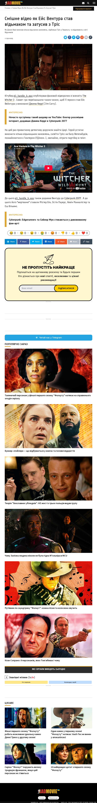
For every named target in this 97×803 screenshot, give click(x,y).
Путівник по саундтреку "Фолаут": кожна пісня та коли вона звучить (41, 607)
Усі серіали (26, 682)
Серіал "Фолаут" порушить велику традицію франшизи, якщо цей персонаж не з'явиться (23, 770)
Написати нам (53, 798)
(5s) (22, 677)
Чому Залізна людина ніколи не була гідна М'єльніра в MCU (36, 555)
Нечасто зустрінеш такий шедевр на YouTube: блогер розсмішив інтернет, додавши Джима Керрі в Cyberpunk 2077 (46, 119)
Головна (7, 8)
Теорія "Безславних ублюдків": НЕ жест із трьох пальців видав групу (41, 503)
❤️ (85, 233)
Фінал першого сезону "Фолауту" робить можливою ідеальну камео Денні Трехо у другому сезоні (23, 734)
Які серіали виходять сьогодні (48, 669)
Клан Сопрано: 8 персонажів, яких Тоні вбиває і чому (32, 660)
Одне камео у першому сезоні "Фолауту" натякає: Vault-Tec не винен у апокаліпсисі (71, 734)
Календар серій (70, 682)
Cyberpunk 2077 (72, 198)
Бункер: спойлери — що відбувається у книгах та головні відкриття (40, 450)
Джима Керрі (36, 103)
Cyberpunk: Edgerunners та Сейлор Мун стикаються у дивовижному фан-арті (47, 221)
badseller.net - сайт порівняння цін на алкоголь (45, 802)
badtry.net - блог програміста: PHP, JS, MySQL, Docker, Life (78, 802)
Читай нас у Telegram (50, 337)
